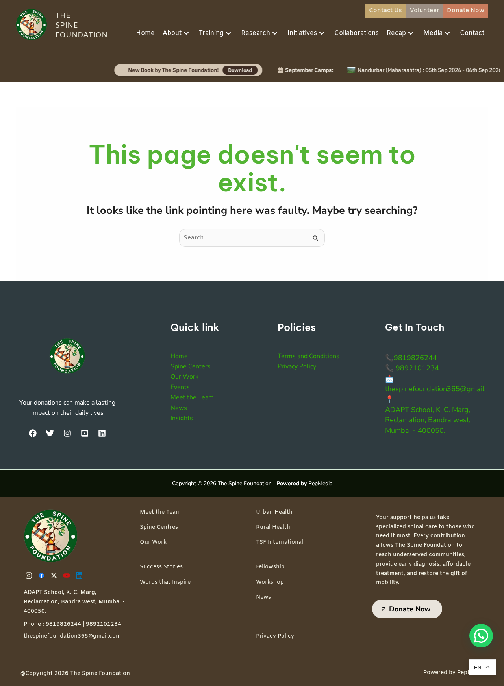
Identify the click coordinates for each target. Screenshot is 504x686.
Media (433, 33)
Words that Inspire (165, 582)
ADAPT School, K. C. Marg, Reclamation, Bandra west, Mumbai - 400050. (428, 420)
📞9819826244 (411, 357)
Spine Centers (190, 366)
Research (255, 33)
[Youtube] (67, 575)
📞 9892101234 (412, 368)
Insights (181, 418)
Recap (396, 33)
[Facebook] (33, 433)
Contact (472, 33)
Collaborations (356, 33)
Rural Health (273, 527)
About (172, 33)
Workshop (270, 582)
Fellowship (270, 567)
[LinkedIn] (102, 433)
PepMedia (320, 483)
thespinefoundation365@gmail (434, 389)
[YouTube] (85, 433)
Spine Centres (159, 527)
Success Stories (161, 567)
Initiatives (302, 33)
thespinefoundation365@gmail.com (72, 636)
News (178, 408)
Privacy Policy (297, 366)
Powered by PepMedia (453, 673)
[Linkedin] (80, 575)
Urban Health (274, 512)
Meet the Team (192, 397)
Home (145, 33)
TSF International (279, 542)
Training (211, 33)
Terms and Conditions (308, 356)
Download (227, 69)
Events (180, 387)
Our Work (184, 376)
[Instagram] (67, 433)
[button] (481, 635)
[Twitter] (50, 433)
